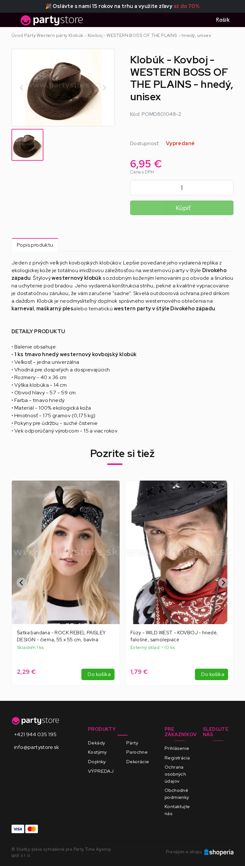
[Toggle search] (203, 20)
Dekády (96, 743)
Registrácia (177, 758)
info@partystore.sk (36, 747)
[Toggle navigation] (15, 22)
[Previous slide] (22, 87)
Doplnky (97, 761)
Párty (132, 743)
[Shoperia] (219, 852)
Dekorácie (137, 761)
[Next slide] (104, 87)
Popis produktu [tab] (35, 245)
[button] (27, 145)
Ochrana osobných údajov (175, 774)
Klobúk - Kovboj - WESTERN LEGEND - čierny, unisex (175, 636)
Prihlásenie (177, 748)
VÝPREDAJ (101, 771)
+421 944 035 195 (35, 734)
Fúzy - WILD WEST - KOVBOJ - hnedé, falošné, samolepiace (61, 636)
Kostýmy (97, 752)
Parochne (137, 752)
